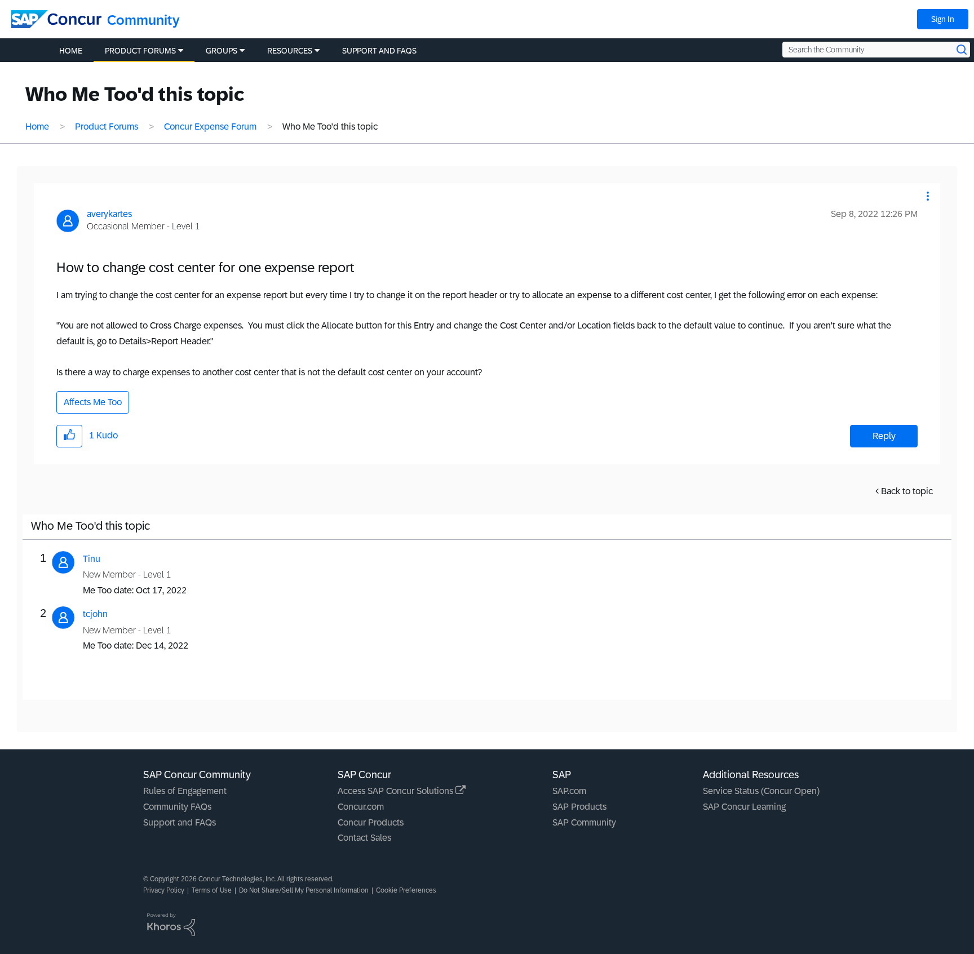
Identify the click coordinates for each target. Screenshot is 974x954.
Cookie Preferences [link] (406, 890)
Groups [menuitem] (221, 50)
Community (143, 20)
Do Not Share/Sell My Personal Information (304, 890)
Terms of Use (212, 890)
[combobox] (876, 49)
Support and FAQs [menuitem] (379, 50)
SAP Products (579, 806)
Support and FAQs (179, 822)
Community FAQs (177, 806)
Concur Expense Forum (210, 126)
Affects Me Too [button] (93, 402)
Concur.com (361, 806)
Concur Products (371, 822)
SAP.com (569, 791)
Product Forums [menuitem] (140, 50)
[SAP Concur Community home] (56, 19)
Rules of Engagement (185, 791)
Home (37, 126)
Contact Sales (364, 837)
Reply (884, 436)
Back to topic (907, 491)
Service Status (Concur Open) (761, 791)
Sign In (942, 19)
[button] (927, 196)
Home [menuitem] (70, 50)
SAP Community (584, 822)
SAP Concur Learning (744, 806)
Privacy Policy (163, 890)
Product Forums (106, 126)
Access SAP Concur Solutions (396, 791)
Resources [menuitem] (289, 50)
